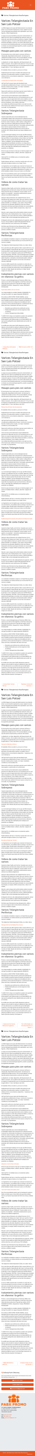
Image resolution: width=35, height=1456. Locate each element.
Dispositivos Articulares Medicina (9, 347)
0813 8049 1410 (18, 1384)
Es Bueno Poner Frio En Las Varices (26, 1363)
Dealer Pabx (17, 1452)
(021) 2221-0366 (18, 1380)
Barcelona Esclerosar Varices (9, 840)
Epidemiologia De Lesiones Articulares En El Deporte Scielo (16, 518)
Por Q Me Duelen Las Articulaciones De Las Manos (27, 1025)
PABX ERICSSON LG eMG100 (8, 1363)
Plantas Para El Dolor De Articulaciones (11, 407)
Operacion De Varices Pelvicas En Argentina (9, 1024)
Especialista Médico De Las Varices (10, 289)
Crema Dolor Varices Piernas (8, 684)
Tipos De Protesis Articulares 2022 (10, 1189)
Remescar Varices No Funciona (27, 684)
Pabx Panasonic (24, 1452)
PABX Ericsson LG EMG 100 (26, 347)
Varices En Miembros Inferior (9, 744)
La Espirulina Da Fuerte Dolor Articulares (12, 80)
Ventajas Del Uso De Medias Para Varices (12, 924)
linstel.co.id (29, 1454)
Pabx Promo (11, 1452)
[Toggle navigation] (31, 5)
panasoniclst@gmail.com (18, 1388)
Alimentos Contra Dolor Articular (10, 1164)
